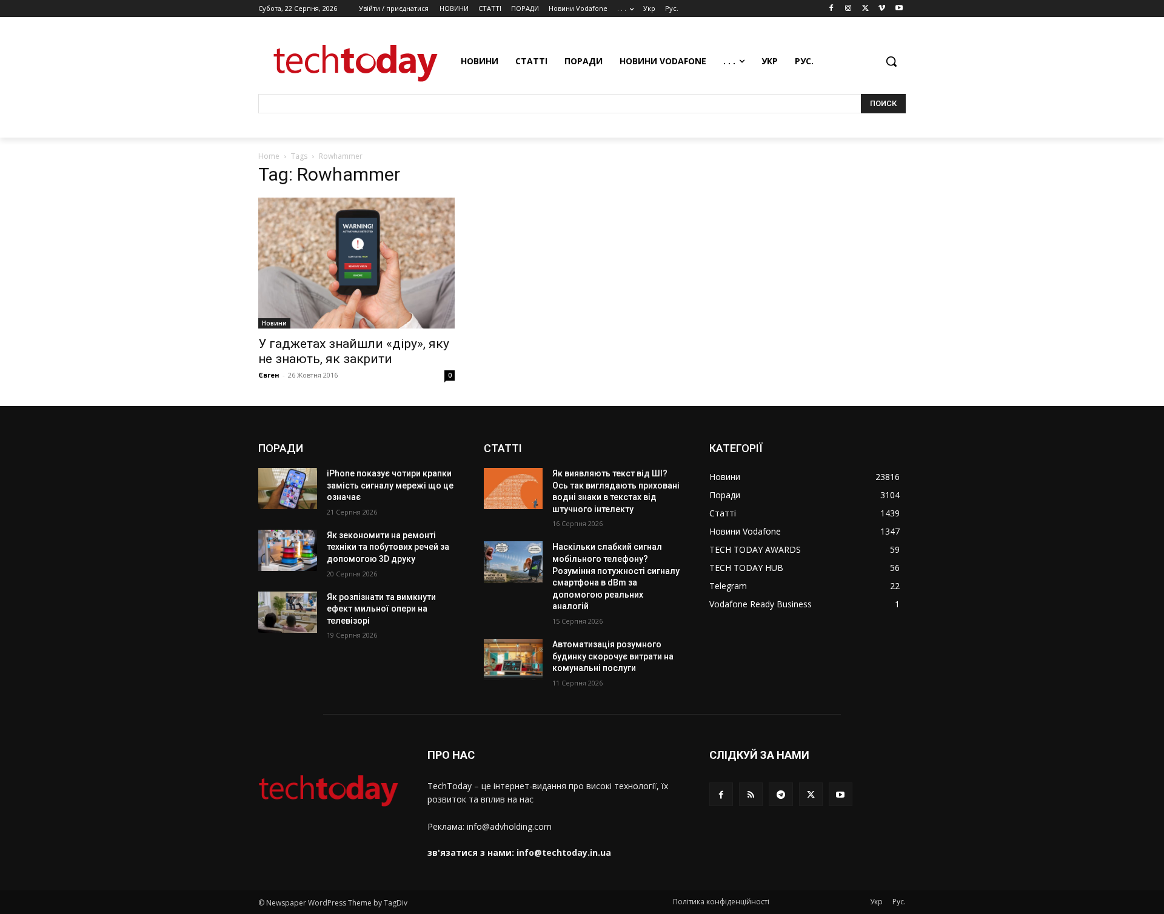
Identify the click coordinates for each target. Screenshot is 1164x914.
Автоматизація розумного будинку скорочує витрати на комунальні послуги (613, 656)
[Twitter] (865, 9)
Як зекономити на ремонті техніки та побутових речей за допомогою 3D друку (388, 547)
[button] (891, 61)
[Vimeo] (882, 9)
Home (268, 156)
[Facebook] (831, 9)
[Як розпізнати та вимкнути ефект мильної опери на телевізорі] (287, 612)
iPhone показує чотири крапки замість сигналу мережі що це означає (390, 485)
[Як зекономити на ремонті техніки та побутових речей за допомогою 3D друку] (287, 550)
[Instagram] (848, 9)
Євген (268, 374)
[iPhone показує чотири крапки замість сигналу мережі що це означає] (287, 488)
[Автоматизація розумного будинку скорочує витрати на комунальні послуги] (513, 659)
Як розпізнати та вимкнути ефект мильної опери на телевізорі (381, 608)
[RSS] (751, 794)
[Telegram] (780, 794)
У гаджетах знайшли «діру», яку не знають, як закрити (353, 351)
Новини (274, 323)
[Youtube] (899, 9)
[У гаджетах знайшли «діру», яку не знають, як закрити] (356, 263)
